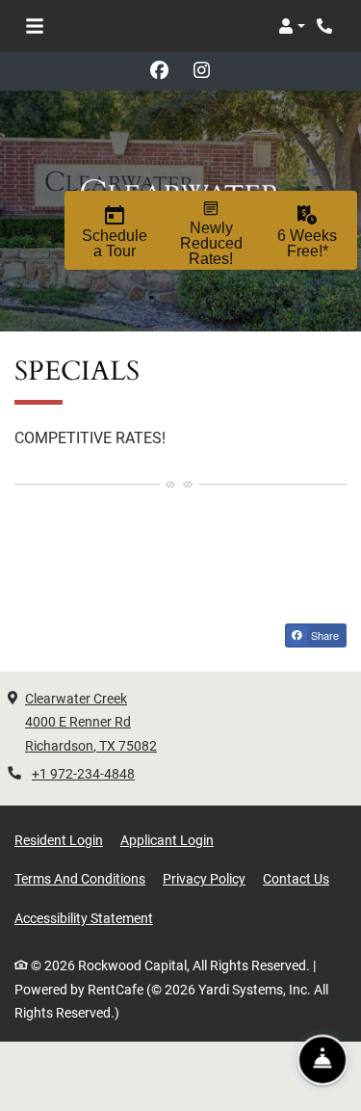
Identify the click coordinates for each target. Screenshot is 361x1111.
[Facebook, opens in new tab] (160, 71)
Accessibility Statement (83, 918)
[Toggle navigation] (34, 26)
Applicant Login (167, 840)
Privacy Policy (204, 878)
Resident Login (58, 840)
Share (323, 635)
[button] (291, 26)
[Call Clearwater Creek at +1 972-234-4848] (326, 26)
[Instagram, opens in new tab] (202, 71)
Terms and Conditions (79, 878)
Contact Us (296, 878)
